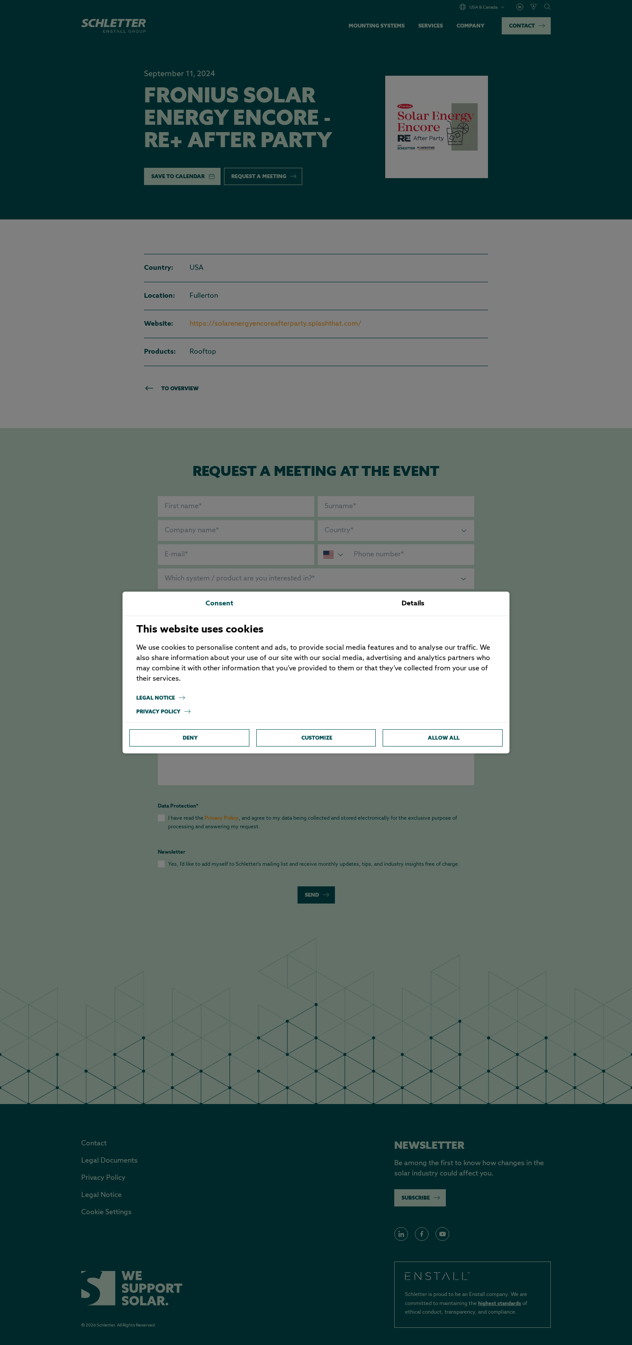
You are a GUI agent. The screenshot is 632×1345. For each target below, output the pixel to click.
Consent (219, 603)
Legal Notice (155, 697)
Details (413, 603)
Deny (190, 737)
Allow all (444, 737)
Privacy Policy (158, 711)
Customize (316, 737)
